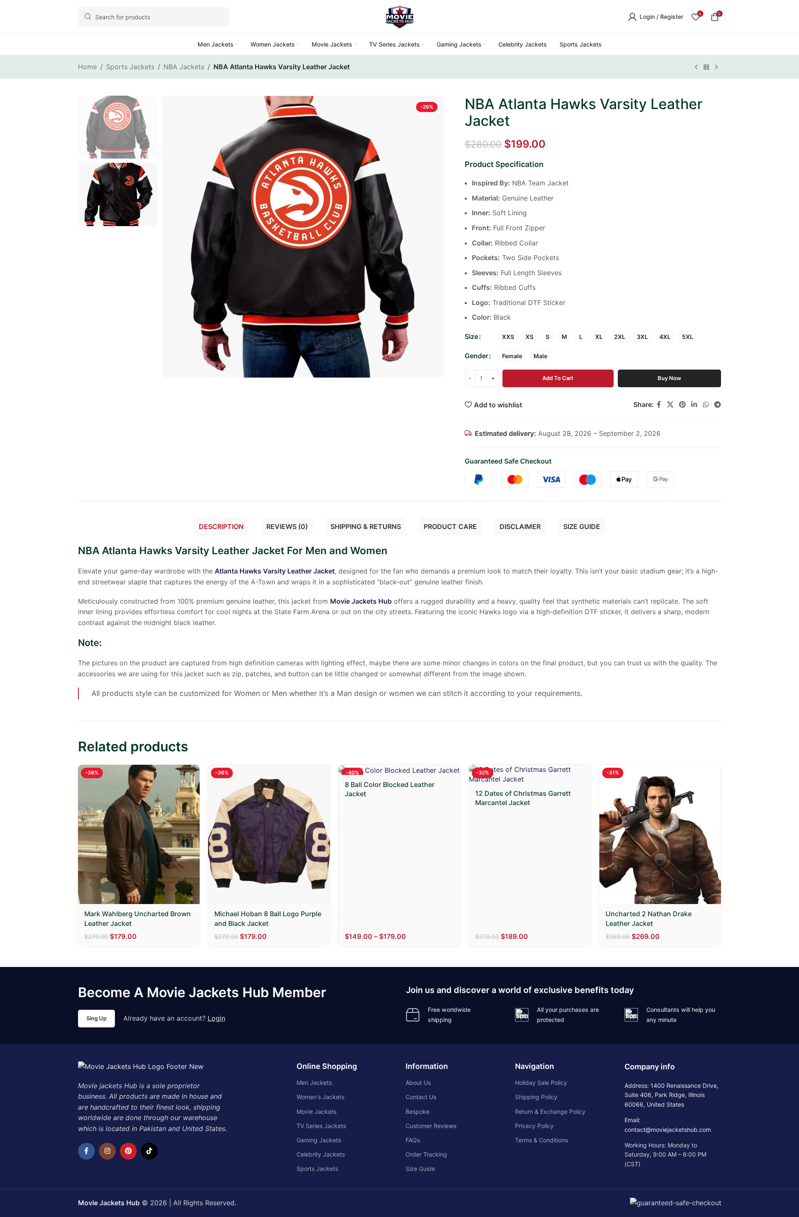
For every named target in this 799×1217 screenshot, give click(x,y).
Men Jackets (314, 1082)
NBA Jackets (184, 67)
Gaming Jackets (319, 1140)
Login (216, 1018)
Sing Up (96, 1018)
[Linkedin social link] (694, 404)
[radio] (508, 336)
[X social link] (670, 404)
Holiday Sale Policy (541, 1082)
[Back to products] (706, 68)
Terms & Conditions (541, 1140)
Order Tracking (426, 1154)
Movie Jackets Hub (361, 601)
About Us (418, 1082)
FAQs (413, 1140)
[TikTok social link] (149, 1151)
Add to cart (557, 378)
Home (87, 67)
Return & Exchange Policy (550, 1111)
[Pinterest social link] (682, 404)
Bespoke (417, 1111)
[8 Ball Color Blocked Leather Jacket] (399, 770)
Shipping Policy (536, 1096)
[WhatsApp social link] (705, 404)
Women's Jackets (320, 1096)
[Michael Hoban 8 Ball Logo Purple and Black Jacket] (269, 834)
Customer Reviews (431, 1125)
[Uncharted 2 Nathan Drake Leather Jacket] (660, 834)
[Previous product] (696, 68)
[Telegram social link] (717, 404)
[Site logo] (399, 16)
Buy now (669, 378)
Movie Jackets (316, 1111)
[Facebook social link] (659, 404)
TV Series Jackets (321, 1125)
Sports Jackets (130, 67)
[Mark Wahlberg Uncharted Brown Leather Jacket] (139, 834)
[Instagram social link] (107, 1151)
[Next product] (716, 68)
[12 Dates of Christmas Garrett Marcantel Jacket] (530, 774)
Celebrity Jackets (321, 1154)
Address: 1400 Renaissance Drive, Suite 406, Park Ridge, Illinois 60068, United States (671, 1095)
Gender (476, 356)
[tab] (221, 526)
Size (471, 336)
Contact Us (421, 1096)
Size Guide (420, 1168)
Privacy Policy (534, 1125)
